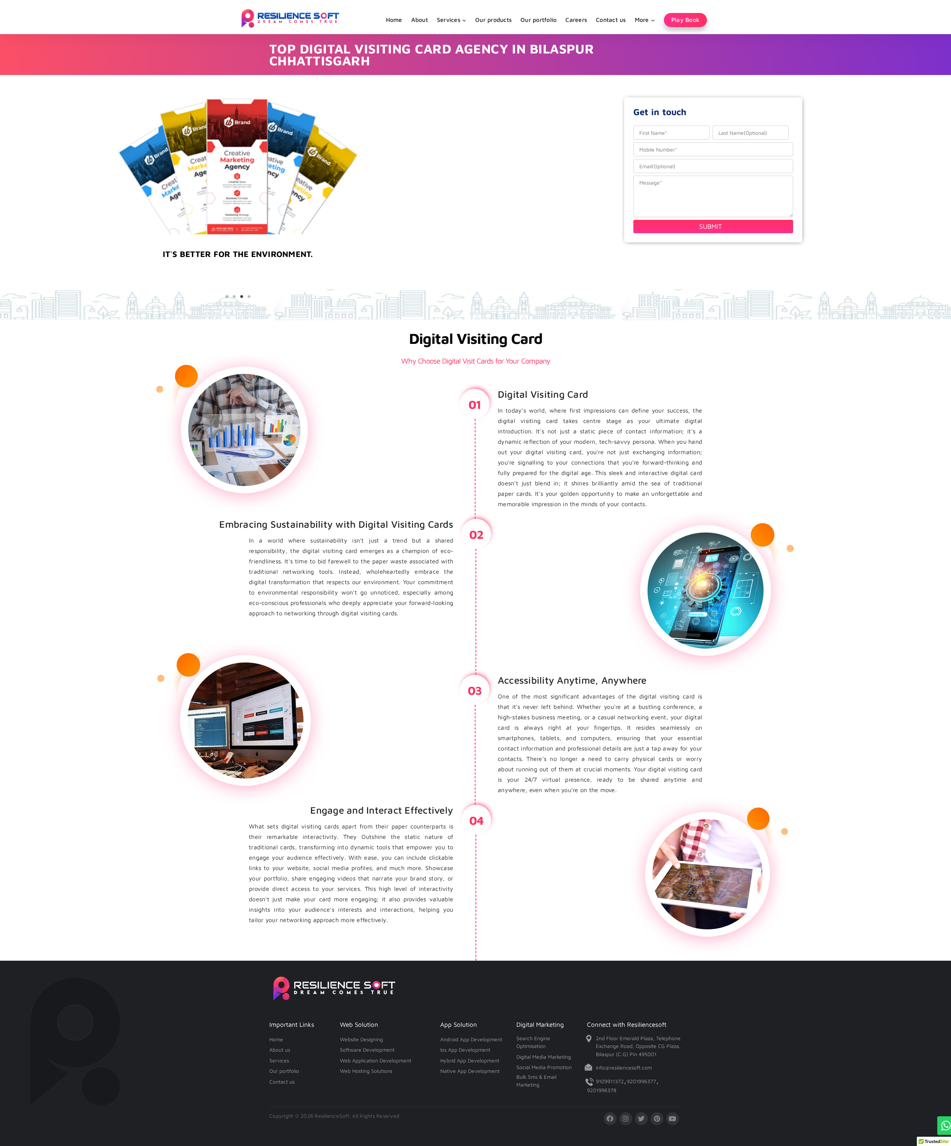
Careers (576, 19)
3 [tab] (241, 296)
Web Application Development (375, 1060)
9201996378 (601, 1090)
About (419, 19)
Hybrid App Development (469, 1060)
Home (394, 19)
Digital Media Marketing (543, 1057)
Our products (493, 19)
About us (279, 1049)
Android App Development (471, 1039)
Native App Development (470, 1071)
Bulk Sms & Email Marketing (536, 1081)
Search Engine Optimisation (533, 1042)
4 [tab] (249, 296)
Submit (710, 226)
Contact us (611, 19)
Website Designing (361, 1039)
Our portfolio (538, 19)
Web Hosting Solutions (366, 1071)
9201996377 (641, 1081)
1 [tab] (226, 296)
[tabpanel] (237, 271)
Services (279, 1060)
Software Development (367, 1049)
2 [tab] (234, 296)
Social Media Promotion (544, 1067)
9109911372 (610, 1081)
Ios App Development (465, 1049)
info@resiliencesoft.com (624, 1067)
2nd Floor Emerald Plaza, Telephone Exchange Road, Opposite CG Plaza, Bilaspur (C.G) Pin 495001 (638, 1046)
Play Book (685, 19)
